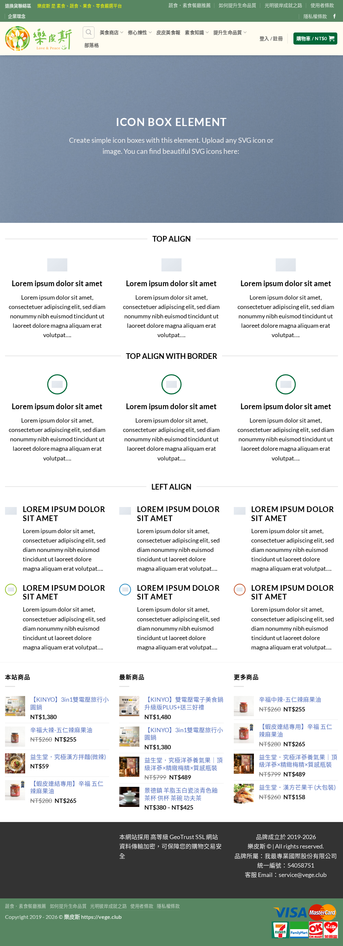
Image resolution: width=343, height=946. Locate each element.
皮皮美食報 (168, 32)
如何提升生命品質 (237, 5)
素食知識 (194, 32)
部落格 (91, 45)
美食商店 (109, 32)
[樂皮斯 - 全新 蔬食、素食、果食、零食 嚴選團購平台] (38, 38)
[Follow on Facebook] (334, 16)
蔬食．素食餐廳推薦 (189, 5)
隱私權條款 (315, 16)
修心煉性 (137, 32)
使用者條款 (322, 5)
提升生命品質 (227, 32)
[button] (271, 39)
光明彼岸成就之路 (283, 5)
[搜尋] (88, 32)
